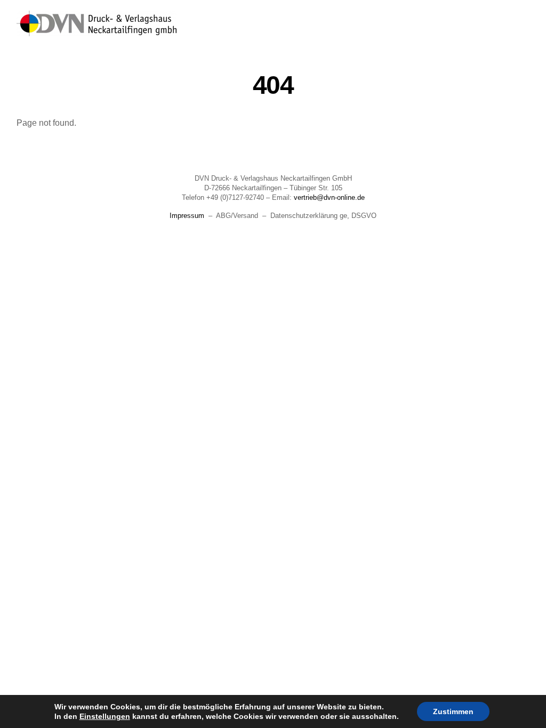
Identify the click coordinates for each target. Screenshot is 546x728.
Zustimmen (453, 711)
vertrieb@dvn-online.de (329, 197)
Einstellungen (104, 716)
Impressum (187, 216)
